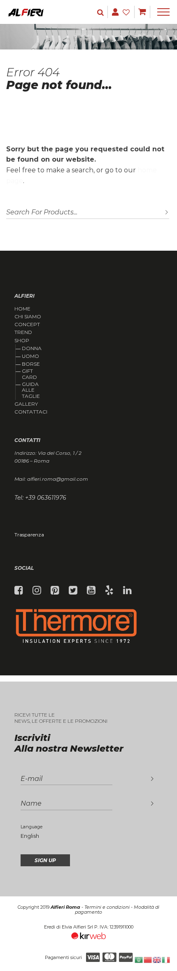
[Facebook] (18, 590)
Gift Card (29, 374)
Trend (23, 332)
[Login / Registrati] (101, 12)
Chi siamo (27, 317)
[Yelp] (109, 590)
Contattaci (30, 412)
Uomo (30, 356)
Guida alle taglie (31, 390)
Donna (32, 348)
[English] (157, 959)
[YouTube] (91, 590)
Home (22, 309)
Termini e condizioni (107, 907)
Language (31, 826)
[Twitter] (73, 590)
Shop (21, 340)
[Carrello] (142, 12)
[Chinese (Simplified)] (148, 959)
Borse (31, 364)
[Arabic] (139, 959)
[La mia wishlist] (127, 12)
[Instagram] (37, 590)
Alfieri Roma (65, 907)
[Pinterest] (55, 590)
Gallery (26, 404)
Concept (27, 324)
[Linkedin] (127, 590)
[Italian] (166, 959)
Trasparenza (29, 534)
